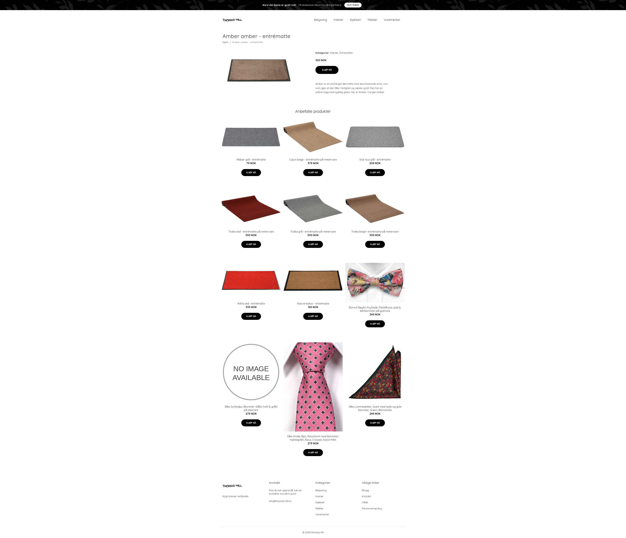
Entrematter (346, 52)
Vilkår (365, 502)
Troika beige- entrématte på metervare (375, 231)
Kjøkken (355, 20)
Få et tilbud (353, 5)
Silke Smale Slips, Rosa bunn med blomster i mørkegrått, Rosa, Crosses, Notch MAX (313, 438)
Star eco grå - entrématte (375, 159)
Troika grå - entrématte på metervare (313, 231)
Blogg (365, 490)
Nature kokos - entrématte (313, 303)
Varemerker (392, 20)
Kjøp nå (327, 69)
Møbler (372, 20)
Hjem (225, 42)
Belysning (320, 20)
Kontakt (366, 496)
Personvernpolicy (372, 508)
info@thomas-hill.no (280, 501)
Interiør (338, 20)
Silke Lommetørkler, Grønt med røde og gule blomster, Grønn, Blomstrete (375, 408)
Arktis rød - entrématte (251, 303)
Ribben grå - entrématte (251, 159)
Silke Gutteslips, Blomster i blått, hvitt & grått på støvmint (251, 408)
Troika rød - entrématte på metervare (251, 231)
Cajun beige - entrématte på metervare (313, 159)
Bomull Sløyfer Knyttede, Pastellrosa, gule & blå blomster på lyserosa (375, 309)
